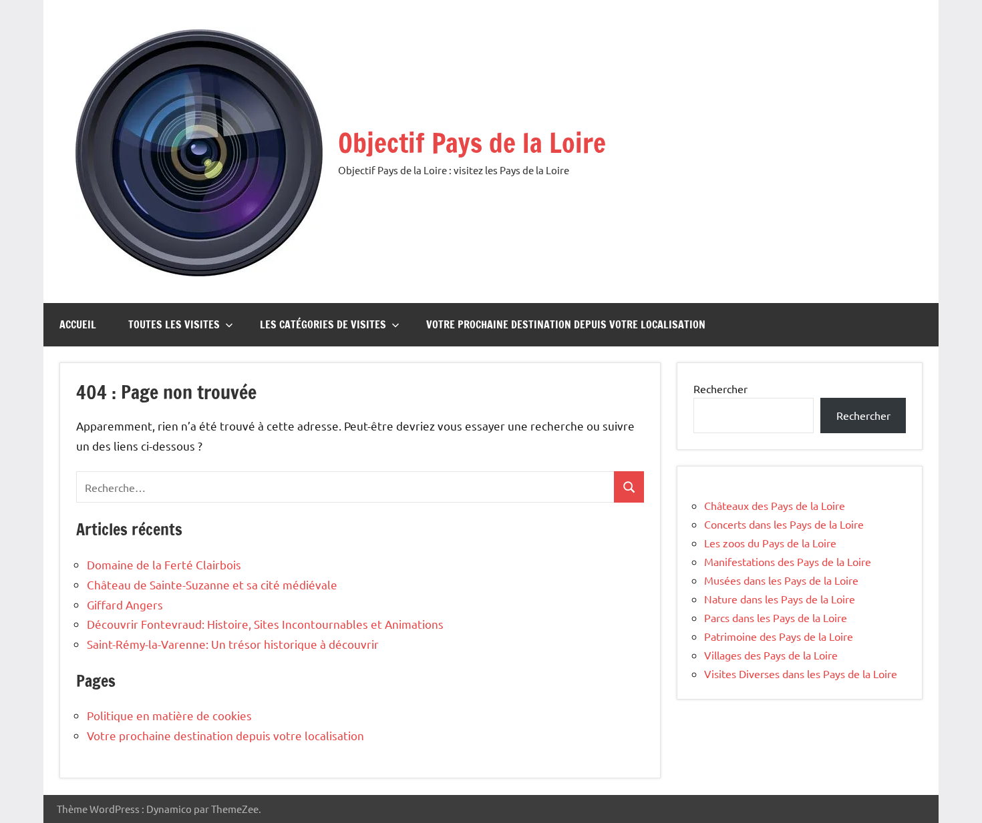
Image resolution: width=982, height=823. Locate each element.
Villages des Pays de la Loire (771, 654)
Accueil (77, 324)
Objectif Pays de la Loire (472, 142)
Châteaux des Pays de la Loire (774, 505)
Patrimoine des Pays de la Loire (778, 636)
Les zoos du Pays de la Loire (770, 542)
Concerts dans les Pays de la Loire (784, 524)
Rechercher (720, 388)
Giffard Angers (125, 604)
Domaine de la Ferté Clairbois (164, 564)
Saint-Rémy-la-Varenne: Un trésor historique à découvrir (233, 644)
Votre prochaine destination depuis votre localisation (565, 324)
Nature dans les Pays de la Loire (779, 598)
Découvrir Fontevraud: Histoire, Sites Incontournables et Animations (265, 624)
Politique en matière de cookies (169, 715)
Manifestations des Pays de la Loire (787, 561)
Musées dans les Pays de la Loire (781, 580)
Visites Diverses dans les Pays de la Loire (800, 673)
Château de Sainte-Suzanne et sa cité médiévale (212, 584)
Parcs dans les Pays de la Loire (775, 617)
